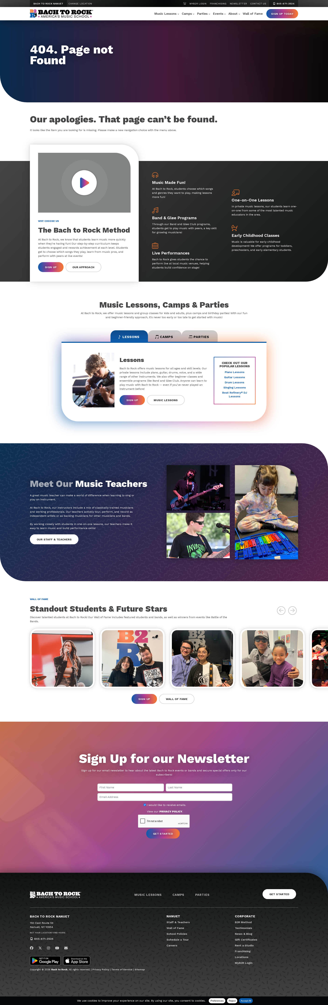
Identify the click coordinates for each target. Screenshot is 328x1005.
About (232, 13)
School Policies (177, 933)
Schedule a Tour (178, 939)
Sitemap (140, 969)
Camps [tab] (166, 337)
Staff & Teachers (178, 922)
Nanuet (173, 916)
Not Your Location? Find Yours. (48, 933)
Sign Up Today (282, 13)
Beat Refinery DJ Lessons (234, 394)
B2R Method (243, 922)
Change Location (80, 3)
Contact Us (258, 3)
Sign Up (51, 267)
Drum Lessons (234, 382)
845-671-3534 (285, 3)
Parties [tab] (201, 337)
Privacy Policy (100, 969)
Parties (202, 13)
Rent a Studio (244, 945)
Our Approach (83, 267)
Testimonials (243, 928)
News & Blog (243, 933)
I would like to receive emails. (166, 805)
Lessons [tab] (130, 337)
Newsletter (238, 3)
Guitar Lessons (234, 377)
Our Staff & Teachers (54, 539)
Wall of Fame (253, 13)
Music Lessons (165, 13)
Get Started (279, 894)
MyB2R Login (197, 3)
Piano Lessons (234, 372)
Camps (187, 13)
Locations (241, 957)
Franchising (218, 3)
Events (218, 13)
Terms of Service (121, 969)
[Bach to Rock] (61, 13)
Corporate (245, 916)
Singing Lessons (234, 387)
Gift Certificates (246, 939)
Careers (172, 945)
